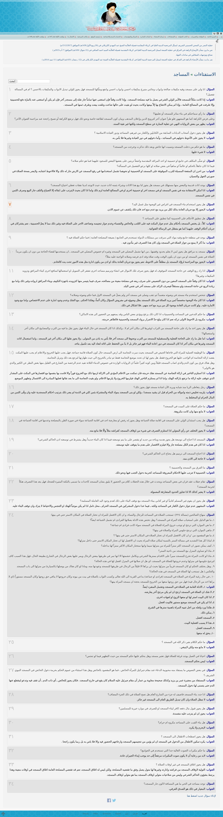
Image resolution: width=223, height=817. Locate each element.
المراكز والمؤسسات (130, 37)
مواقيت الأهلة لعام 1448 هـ (35, 37)
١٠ (11, 251)
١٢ (11, 295)
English (118, 814)
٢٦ (11, 656)
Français (86, 814)
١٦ (11, 387)
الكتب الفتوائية (183, 37)
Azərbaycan (107, 814)
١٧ (11, 406)
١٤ (11, 328)
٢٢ (11, 481)
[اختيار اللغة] (214, 33)
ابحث (12, 81)
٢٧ (11, 670)
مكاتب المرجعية (82, 37)
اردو (126, 814)
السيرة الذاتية (211, 37)
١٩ (11, 439)
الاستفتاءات (205, 74)
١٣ (11, 314)
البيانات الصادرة (145, 37)
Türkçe (95, 814)
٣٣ (11, 764)
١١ (11, 270)
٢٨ (11, 694)
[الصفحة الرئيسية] (221, 33)
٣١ (11, 736)
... (220, 37)
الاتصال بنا (71, 37)
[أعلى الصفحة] (3, 814)
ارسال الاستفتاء (159, 37)
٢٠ (11, 453)
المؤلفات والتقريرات (197, 37)
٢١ (11, 467)
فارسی (135, 814)
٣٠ (11, 722)
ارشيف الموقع (95, 37)
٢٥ (11, 642)
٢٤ (11, 514)
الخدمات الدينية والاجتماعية (112, 37)
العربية (144, 814)
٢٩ (11, 708)
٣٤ (11, 783)
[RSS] (218, 33)
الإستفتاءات (171, 37)
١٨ (11, 420)
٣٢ (11, 750)
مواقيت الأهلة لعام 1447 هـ (55, 37)
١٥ (11, 352)
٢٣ (11, 500)
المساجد (181, 74)
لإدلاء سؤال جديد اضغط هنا (201, 795)
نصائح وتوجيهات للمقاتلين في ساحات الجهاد (194, 55)
